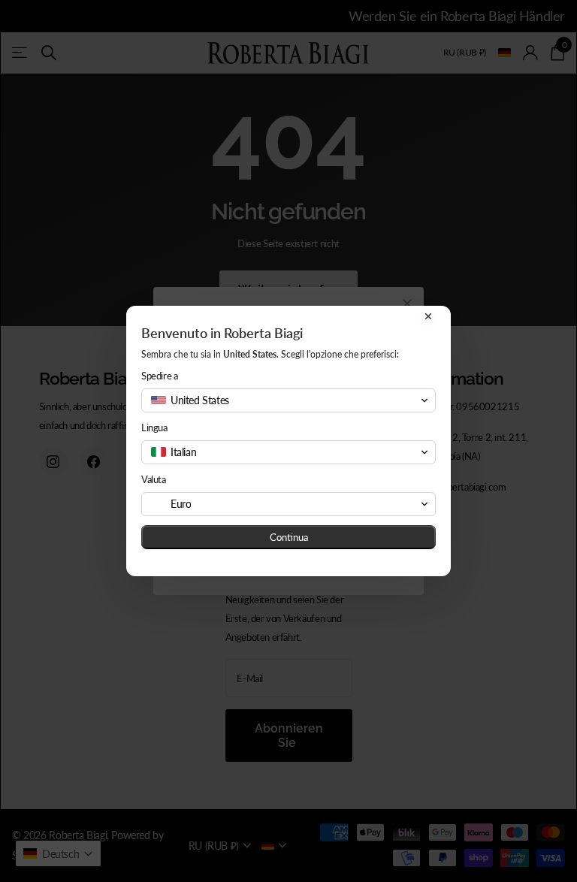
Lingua (154, 427)
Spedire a (159, 376)
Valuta (153, 479)
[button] (288, 400)
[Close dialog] (428, 316)
